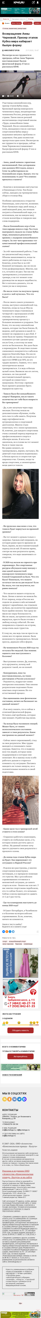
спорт (5, 941)
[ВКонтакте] (3, 931)
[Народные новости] (33, 2)
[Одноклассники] (6, 931)
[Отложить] (18, 96)
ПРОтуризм (28, 23)
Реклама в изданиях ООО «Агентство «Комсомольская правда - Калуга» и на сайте (17, 1174)
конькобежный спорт (17, 941)
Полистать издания (9, 1150)
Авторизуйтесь (20, 1056)
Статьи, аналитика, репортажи (14, 28)
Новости (6, 19)
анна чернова (8, 944)
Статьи (30, 19)
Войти (37, 2)
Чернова (18, 944)
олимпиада (28, 944)
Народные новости (18, 19)
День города (16, 23)
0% (3, 1022)
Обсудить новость (20, 1030)
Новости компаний (12, 1075)
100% (18, 1022)
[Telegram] (13, 931)
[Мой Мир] (10, 931)
